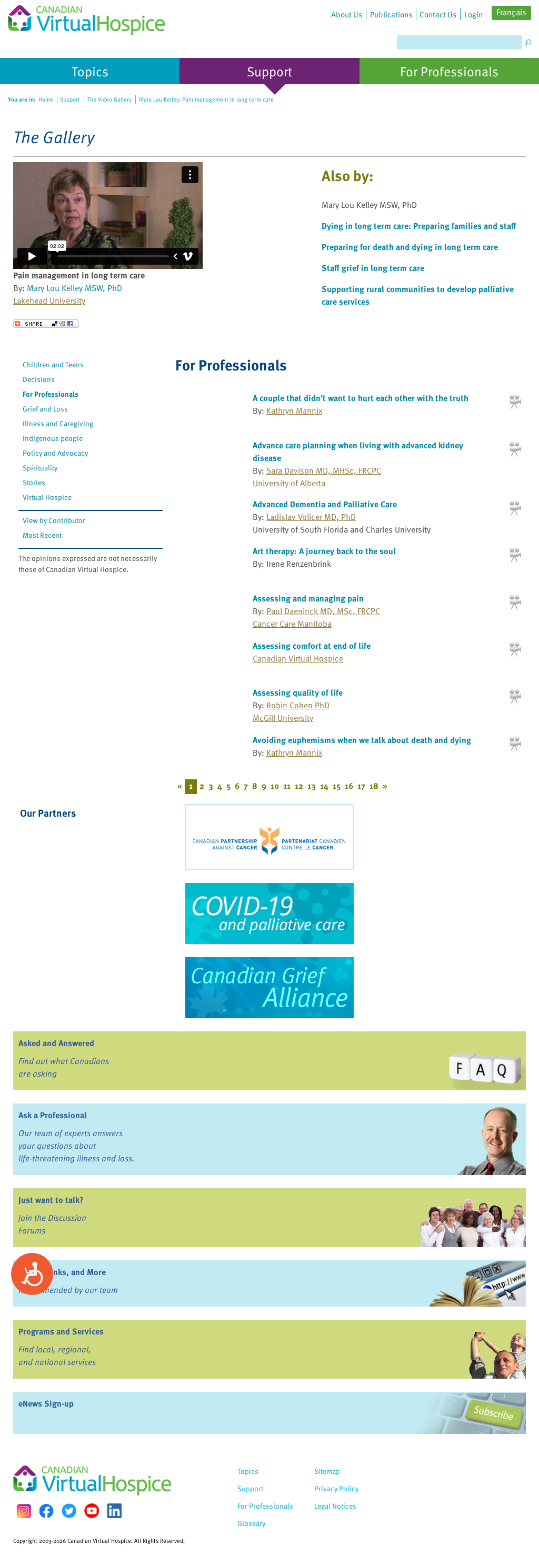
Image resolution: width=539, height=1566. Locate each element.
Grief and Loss (45, 408)
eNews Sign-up (46, 1403)
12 (299, 785)
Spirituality (40, 467)
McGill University (283, 717)
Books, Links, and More (62, 1272)
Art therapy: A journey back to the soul (324, 551)
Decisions (39, 379)
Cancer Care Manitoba (292, 623)
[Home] (86, 17)
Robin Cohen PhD (298, 705)
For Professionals (50, 393)
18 (374, 785)
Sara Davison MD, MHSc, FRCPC (323, 470)
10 (275, 785)
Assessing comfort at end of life (312, 645)
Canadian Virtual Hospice (298, 658)
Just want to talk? (51, 1199)
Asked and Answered (56, 1043)
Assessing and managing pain (308, 598)
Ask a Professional (52, 1115)
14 (324, 785)
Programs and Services (61, 1331)
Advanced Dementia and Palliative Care (325, 504)
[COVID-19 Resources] (269, 913)
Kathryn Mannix (294, 410)
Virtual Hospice (47, 497)
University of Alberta (289, 483)
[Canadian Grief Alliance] (269, 987)
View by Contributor (54, 520)
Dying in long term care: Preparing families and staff (419, 225)
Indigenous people (53, 438)
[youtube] (91, 1510)
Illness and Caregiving (58, 423)
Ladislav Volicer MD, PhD (311, 516)
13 (311, 785)
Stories (34, 482)
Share (46, 323)
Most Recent (42, 534)
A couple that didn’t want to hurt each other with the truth (360, 398)
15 (337, 785)
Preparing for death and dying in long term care (410, 246)
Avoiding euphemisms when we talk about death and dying (362, 740)
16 (349, 785)
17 (361, 785)
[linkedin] (114, 1510)
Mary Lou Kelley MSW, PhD (74, 288)
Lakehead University (49, 300)
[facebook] (46, 1511)
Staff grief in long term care (373, 268)
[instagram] (23, 1511)
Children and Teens (53, 364)
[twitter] (69, 1510)
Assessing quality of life (298, 692)
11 (287, 785)
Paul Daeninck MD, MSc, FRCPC (323, 611)
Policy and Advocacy (55, 452)
